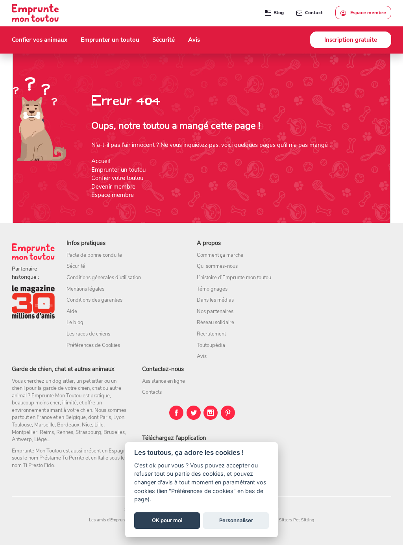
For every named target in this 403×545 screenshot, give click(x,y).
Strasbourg (88, 432)
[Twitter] (194, 413)
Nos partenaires (215, 311)
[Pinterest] (228, 413)
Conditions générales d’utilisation (104, 277)
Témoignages (212, 289)
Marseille (44, 424)
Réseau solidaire (215, 322)
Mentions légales (85, 289)
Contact (314, 12)
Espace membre (367, 12)
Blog (279, 12)
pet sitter (93, 381)
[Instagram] (210, 413)
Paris (105, 417)
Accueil (100, 161)
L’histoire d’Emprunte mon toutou (234, 277)
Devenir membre (113, 187)
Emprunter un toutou (118, 170)
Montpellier (24, 432)
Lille (99, 424)
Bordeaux (68, 424)
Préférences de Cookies (93, 345)
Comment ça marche (220, 255)
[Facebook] (176, 413)
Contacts (152, 392)
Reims (47, 432)
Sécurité (76, 266)
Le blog (75, 322)
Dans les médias (215, 300)
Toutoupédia (211, 345)
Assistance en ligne (163, 381)
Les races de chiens (88, 333)
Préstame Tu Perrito (61, 458)
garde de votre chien (66, 388)
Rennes (64, 432)
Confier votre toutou (117, 178)
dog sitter (63, 381)
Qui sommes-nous (217, 266)
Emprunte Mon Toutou (56, 395)
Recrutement (211, 333)
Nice (87, 424)
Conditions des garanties (94, 300)
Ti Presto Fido (38, 465)
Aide (72, 311)
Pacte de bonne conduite (94, 255)
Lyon (118, 417)
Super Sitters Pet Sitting (290, 520)
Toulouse (22, 424)
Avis (202, 356)
